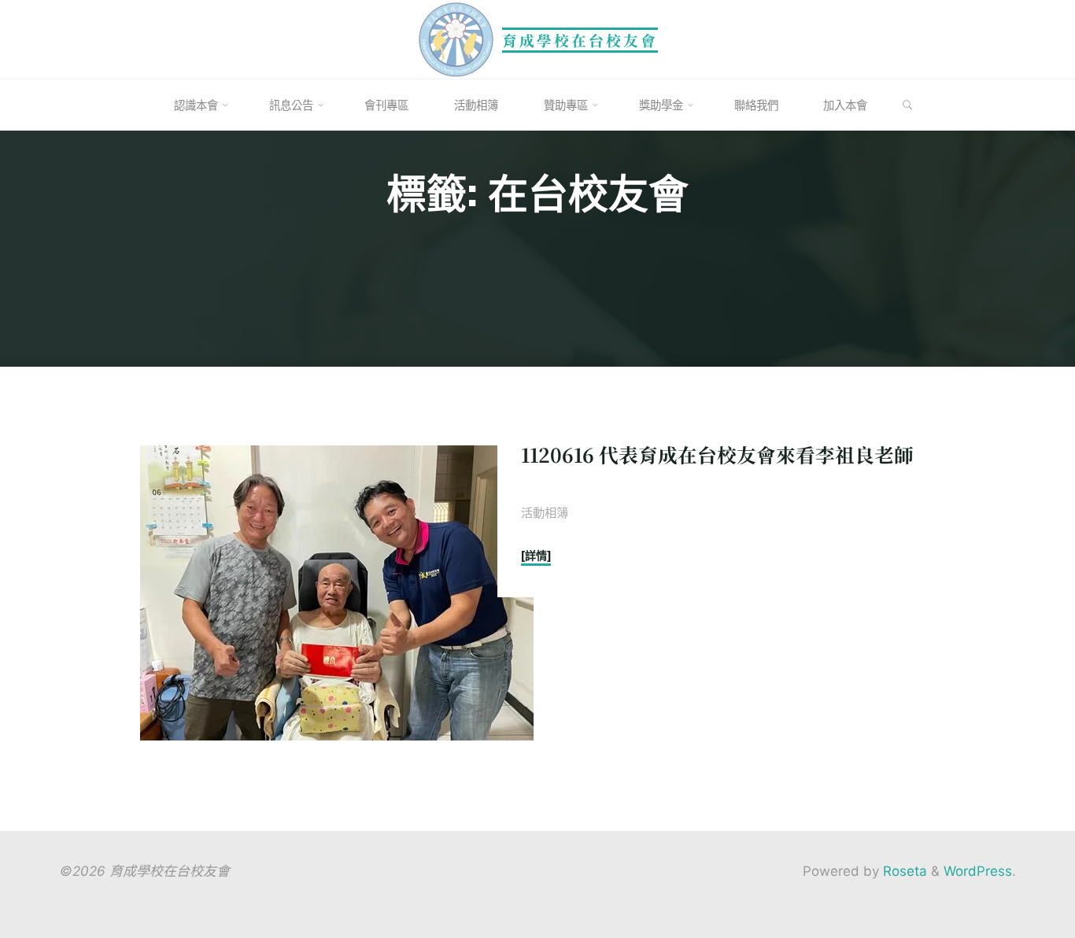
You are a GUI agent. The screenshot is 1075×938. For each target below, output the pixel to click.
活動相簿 (544, 511)
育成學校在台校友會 (580, 39)
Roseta (903, 871)
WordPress (978, 871)
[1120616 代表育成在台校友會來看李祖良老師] (337, 592)
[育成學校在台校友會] (456, 38)
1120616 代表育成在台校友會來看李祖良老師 (717, 454)
